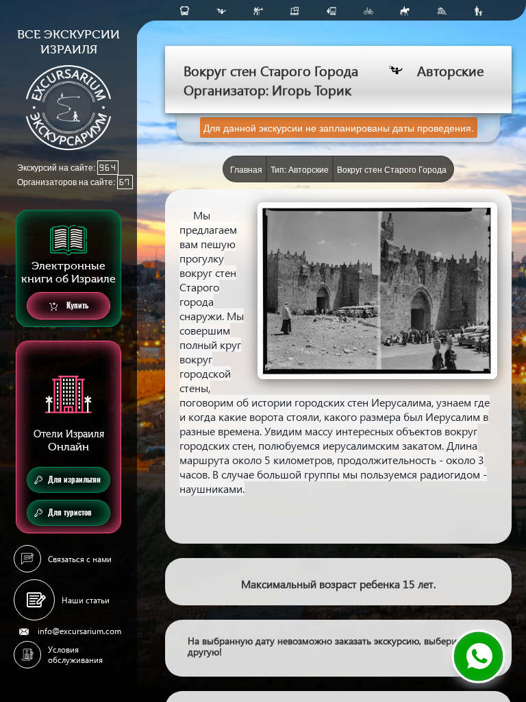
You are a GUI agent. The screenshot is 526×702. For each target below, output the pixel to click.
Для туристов (70, 512)
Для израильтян (74, 479)
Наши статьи (86, 600)
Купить (76, 305)
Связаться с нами (80, 559)
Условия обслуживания (75, 654)
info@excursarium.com (79, 631)
